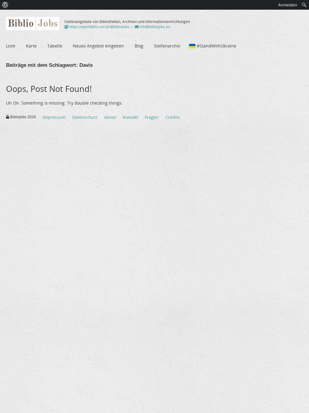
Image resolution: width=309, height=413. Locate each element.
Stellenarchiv (167, 46)
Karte (31, 46)
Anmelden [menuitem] (287, 4)
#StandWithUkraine (216, 46)
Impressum (54, 117)
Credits (172, 117)
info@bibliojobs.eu (154, 26)
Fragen (152, 117)
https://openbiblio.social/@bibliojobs (98, 26)
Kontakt (130, 117)
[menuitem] (5, 5)
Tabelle (54, 46)
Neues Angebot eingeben (98, 46)
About (110, 117)
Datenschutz (84, 117)
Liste (10, 46)
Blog (139, 46)
